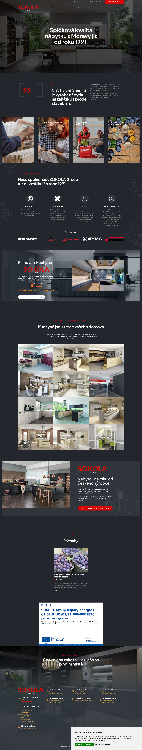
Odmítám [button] (89, 744)
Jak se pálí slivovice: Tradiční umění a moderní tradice (69, 575)
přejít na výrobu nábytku (70, 50)
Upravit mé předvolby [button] (102, 744)
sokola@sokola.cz (26, 701)
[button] (98, 275)
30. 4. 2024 (59, 580)
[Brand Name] (27, 239)
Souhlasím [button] (79, 744)
